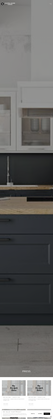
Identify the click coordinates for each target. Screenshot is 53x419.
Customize (40, 413)
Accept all (47, 413)
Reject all (33, 413)
